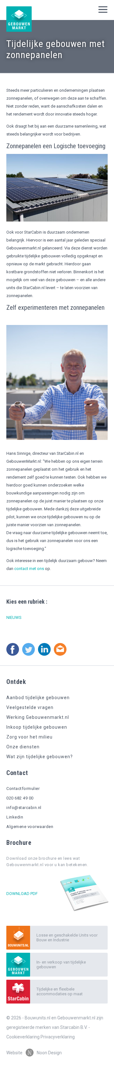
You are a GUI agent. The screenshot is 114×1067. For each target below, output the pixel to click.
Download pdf (22, 893)
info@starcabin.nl (23, 807)
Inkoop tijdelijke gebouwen (36, 727)
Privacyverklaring (58, 1036)
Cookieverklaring (23, 1036)
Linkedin (14, 817)
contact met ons (29, 568)
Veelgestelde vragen (30, 707)
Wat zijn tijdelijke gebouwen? (39, 756)
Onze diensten (23, 746)
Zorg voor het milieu (29, 736)
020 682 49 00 (20, 798)
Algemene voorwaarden (29, 826)
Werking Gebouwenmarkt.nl (37, 717)
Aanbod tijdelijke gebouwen (38, 697)
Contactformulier (23, 788)
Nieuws (14, 617)
